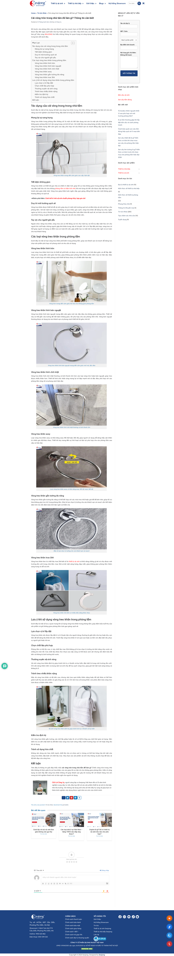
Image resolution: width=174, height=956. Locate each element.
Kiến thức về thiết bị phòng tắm (128, 196)
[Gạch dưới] (48, 883)
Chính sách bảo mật (72, 925)
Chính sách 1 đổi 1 (71, 932)
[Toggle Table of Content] (72, 43)
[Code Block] (62, 883)
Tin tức (96, 925)
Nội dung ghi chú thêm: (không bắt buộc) (128, 54)
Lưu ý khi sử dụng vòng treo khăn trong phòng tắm (53, 80)
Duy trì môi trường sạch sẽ (46, 55)
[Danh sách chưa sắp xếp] (57, 883)
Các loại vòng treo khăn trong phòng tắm (49, 60)
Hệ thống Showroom (117, 3)
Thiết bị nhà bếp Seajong (103, 932)
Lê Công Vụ (57, 22)
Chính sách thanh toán (73, 919)
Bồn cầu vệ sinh (123, 95)
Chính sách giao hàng (73, 928)
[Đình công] (51, 883)
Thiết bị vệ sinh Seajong (102, 928)
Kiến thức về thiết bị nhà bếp (128, 188)
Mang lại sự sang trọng (44, 49)
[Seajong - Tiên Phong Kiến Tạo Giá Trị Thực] (38, 3)
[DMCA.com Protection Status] (87, 949)
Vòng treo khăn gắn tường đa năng (49, 74)
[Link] (65, 883)
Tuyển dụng (122, 219)
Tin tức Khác (42, 13)
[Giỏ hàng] (143, 3)
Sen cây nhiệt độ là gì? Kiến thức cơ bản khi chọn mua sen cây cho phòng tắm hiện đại (128, 142)
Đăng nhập (105, 870)
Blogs (101, 3)
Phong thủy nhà (124, 204)
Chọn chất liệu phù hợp (44, 86)
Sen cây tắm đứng (125, 100)
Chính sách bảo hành (73, 922)
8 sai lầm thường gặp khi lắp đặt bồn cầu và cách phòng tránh (129, 122)
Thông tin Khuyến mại (126, 208)
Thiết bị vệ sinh (57, 3)
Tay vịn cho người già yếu (45, 57)
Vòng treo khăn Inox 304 (45, 77)
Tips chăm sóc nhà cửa (126, 216)
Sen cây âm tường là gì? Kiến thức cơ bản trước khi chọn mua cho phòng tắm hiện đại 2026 (129, 153)
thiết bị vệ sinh (74, 561)
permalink (65, 805)
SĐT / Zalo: (124, 31)
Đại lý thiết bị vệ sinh (125, 185)
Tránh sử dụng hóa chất (44, 97)
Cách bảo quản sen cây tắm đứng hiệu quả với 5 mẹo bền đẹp (129, 131)
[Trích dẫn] (60, 883)
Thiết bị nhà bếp (74, 3)
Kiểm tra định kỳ (41, 94)
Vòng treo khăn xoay (43, 72)
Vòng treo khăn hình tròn (45, 63)
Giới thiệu (90, 3)
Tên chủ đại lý (125, 23)
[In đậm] (43, 883)
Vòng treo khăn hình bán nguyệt (48, 66)
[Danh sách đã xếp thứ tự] (54, 883)
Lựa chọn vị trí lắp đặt (44, 83)
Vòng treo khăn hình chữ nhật (47, 69)
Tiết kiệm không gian (43, 52)
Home (33, 13)
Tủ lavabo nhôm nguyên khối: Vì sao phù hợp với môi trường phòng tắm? (128, 113)
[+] (71, 883)
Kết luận (35, 100)
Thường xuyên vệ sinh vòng (46, 89)
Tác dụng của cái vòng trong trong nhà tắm (50, 46)
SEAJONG (48, 34)
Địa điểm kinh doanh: (127, 45)
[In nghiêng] (45, 883)
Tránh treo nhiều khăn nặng (46, 91)
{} (68, 883)
